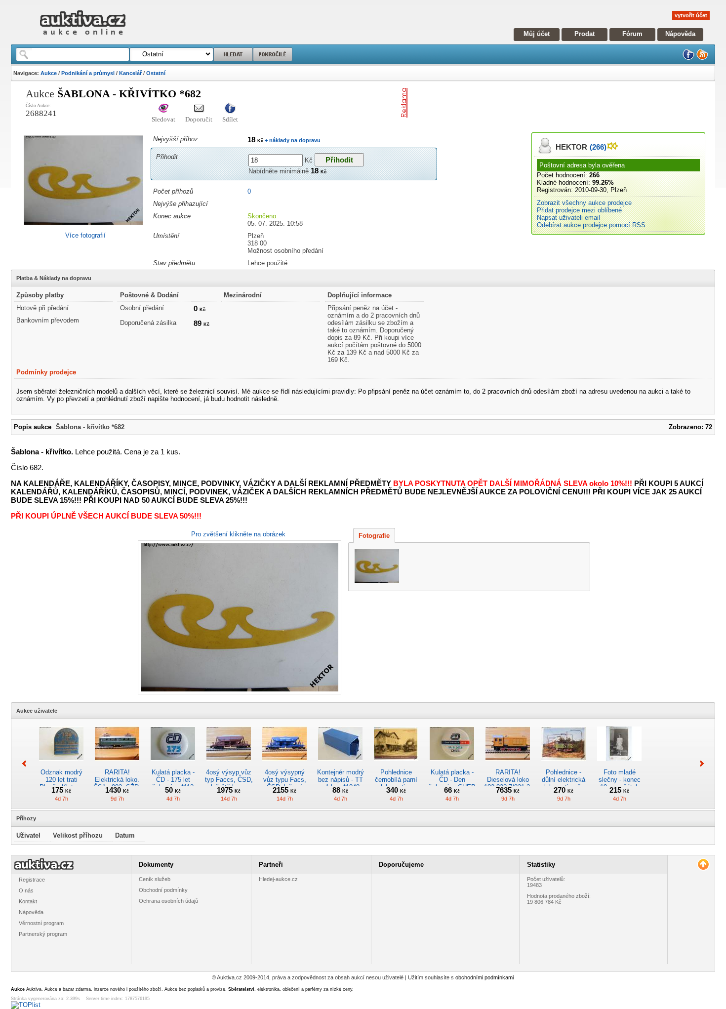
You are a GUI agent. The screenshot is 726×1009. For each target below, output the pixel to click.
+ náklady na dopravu (292, 140)
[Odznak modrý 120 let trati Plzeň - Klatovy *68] (61, 764)
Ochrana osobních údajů (168, 901)
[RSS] (702, 58)
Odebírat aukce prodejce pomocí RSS (591, 225)
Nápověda (680, 34)
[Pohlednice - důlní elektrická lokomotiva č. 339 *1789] (563, 764)
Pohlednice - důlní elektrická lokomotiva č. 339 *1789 (563, 783)
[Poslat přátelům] (198, 109)
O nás (26, 890)
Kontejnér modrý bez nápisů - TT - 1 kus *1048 (340, 779)
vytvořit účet (691, 15)
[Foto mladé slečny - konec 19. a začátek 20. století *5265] (619, 764)
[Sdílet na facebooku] (230, 109)
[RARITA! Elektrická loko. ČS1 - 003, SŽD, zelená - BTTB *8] (117, 764)
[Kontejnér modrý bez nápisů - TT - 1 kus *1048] (340, 764)
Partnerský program (43, 934)
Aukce (48, 73)
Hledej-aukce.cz (278, 879)
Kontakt (28, 901)
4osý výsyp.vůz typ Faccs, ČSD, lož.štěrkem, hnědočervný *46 (229, 783)
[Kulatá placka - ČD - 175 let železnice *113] (173, 764)
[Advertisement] (527, 103)
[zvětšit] (238, 617)
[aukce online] (83, 37)
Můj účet (537, 34)
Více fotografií (85, 235)
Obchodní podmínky (163, 890)
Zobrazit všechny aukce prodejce (584, 202)
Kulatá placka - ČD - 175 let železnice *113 (173, 779)
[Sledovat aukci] (163, 109)
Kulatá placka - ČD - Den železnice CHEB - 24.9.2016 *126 (452, 783)
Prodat (584, 34)
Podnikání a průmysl (88, 73)
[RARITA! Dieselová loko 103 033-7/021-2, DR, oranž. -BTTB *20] (508, 764)
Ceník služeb (154, 879)
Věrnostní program (41, 923)
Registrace (32, 880)
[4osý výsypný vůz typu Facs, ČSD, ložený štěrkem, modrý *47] (284, 764)
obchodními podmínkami (484, 977)
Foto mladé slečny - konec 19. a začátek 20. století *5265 (619, 783)
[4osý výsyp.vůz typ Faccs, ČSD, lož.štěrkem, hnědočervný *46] (228, 764)
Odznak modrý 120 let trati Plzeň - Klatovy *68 (61, 783)
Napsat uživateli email (568, 217)
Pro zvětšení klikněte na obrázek (238, 534)
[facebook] (688, 58)
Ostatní (155, 73)
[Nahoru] (703, 864)
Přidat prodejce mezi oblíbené (579, 210)
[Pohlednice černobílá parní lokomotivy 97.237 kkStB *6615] (396, 764)
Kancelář (130, 73)
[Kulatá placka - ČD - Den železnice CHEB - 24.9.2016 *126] (452, 764)
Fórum (632, 34)
